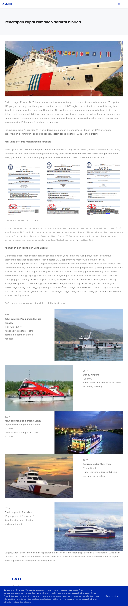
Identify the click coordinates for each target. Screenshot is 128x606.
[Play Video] (63, 70)
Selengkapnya (25, 602)
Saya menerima (112, 596)
